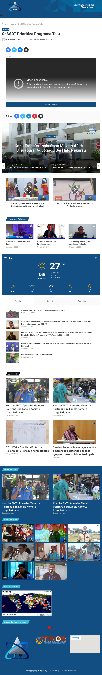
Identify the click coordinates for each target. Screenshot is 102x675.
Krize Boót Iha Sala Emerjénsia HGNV (36, 354)
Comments (82, 301)
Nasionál (13, 24)
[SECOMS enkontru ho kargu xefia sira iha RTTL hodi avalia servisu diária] (18, 571)
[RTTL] (51, 6)
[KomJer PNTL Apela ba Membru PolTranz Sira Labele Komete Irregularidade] (27, 390)
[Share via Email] (26, 49)
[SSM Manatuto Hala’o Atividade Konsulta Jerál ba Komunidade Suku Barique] (84, 533)
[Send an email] (14, 40)
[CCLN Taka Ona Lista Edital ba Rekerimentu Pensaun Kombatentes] (27, 432)
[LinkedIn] (28, 116)
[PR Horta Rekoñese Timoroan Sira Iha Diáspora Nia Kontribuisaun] (19, 231)
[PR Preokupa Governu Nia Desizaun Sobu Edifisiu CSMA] (84, 552)
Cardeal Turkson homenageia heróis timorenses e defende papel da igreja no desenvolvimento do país (74, 451)
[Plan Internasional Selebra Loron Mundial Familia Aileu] (51, 571)
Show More (50, 105)
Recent (50, 301)
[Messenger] (20, 49)
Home (5, 24)
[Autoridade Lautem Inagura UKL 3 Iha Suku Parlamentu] (18, 533)
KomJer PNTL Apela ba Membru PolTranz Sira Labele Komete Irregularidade (51, 147)
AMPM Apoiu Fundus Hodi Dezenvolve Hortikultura (43, 310)
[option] (51, 148)
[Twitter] (14, 49)
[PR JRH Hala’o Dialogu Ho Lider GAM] (51, 533)
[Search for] (101, 14)
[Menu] (1, 14)
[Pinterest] (34, 116)
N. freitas (9, 40)
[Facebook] (8, 49)
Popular (18, 301)
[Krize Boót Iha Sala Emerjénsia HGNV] (12, 358)
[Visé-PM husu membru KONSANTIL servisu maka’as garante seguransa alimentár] (18, 552)
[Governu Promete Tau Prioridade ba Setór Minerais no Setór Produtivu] (51, 231)
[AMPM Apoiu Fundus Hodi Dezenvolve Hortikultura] (12, 313)
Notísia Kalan (51, 136)
